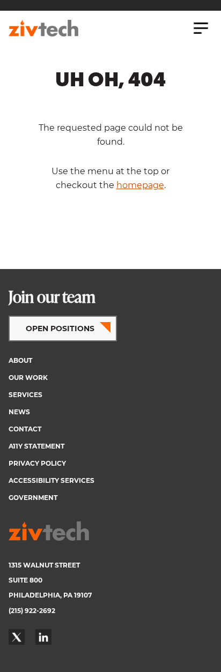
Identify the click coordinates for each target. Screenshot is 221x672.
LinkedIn (43, 637)
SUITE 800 (25, 580)
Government (33, 498)
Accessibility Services (51, 480)
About (20, 360)
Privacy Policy (37, 463)
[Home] (43, 28)
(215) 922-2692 (32, 611)
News (19, 412)
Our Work (28, 378)
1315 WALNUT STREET (44, 565)
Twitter (17, 637)
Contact (25, 429)
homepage (140, 185)
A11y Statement (36, 446)
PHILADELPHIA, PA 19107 (50, 595)
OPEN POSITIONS (60, 328)
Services (25, 395)
